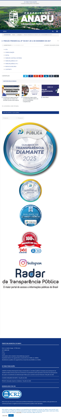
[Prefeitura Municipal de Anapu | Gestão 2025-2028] (30, 18)
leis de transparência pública (27, 403)
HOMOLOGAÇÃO (9, 52)
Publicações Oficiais (54, 45)
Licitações (46, 45)
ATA (6, 49)
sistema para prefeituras (21, 401)
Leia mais (18, 412)
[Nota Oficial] (50, 90)
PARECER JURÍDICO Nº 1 (11, 61)
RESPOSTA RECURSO (10, 66)
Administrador (7, 45)
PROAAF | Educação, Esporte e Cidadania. (12, 381)
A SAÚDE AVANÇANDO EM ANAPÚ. (30, 3)
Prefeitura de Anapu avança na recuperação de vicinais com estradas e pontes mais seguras (11, 99)
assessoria (39, 401)
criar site (12, 401)
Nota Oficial (45, 97)
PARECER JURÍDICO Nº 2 (11, 63)
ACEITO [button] (11, 415)
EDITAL (7, 55)
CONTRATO (8, 69)
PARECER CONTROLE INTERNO (13, 58)
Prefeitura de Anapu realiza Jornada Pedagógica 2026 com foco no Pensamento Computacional (30, 99)
